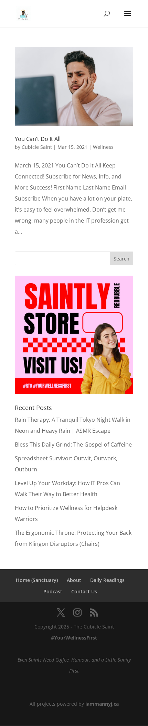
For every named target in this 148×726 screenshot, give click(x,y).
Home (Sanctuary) (37, 580)
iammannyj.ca (102, 704)
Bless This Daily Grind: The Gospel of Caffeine (73, 444)
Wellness (103, 147)
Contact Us (84, 591)
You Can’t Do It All (38, 139)
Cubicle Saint (37, 147)
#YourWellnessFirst (74, 637)
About (74, 580)
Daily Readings (107, 580)
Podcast (52, 591)
